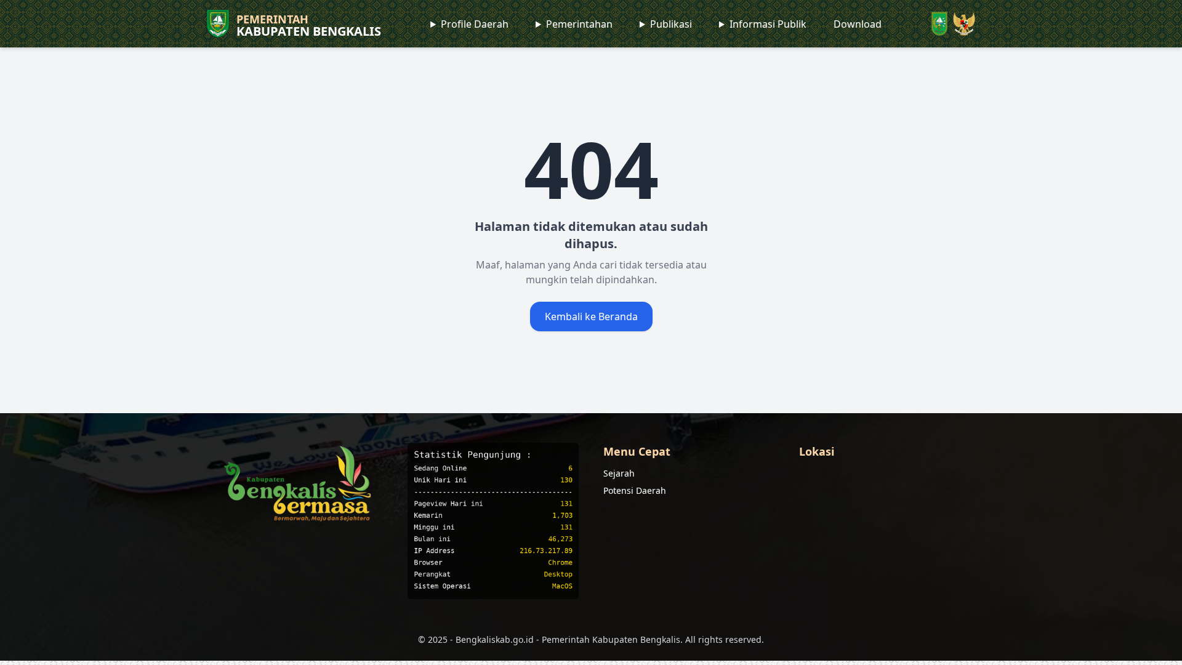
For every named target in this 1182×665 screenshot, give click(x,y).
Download (858, 24)
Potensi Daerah (634, 490)
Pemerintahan (579, 24)
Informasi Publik (768, 24)
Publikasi (671, 24)
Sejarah (619, 473)
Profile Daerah (475, 24)
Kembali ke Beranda (591, 316)
